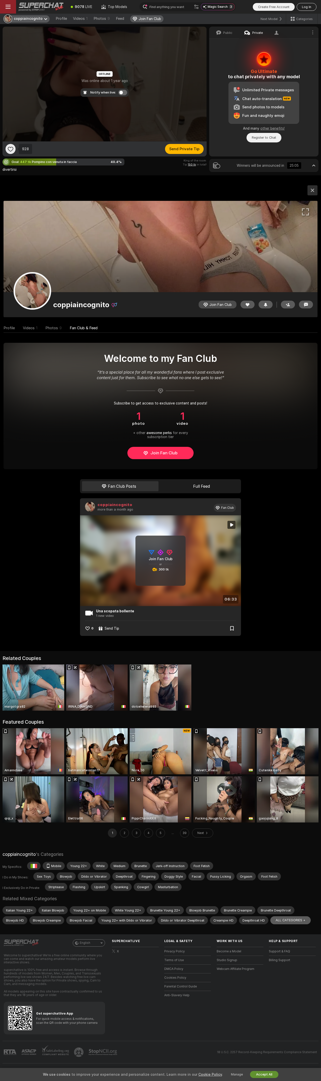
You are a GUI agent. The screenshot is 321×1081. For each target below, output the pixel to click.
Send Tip (112, 628)
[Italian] (34, 866)
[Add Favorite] (11, 149)
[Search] (196, 6)
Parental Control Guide (180, 986)
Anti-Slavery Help (177, 995)
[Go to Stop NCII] (103, 1052)
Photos (102, 18)
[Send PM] (306, 304)
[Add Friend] (288, 304)
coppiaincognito (115, 505)
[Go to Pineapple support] (79, 1052)
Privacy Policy (174, 951)
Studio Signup (227, 960)
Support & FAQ (279, 951)
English (85, 943)
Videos (80, 18)
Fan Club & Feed (84, 328)
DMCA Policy (173, 969)
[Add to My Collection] (232, 628)
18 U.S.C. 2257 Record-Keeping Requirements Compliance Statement (267, 1052)
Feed (120, 18)
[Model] (312, 190)
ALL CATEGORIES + (290, 920)
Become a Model (229, 951)
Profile (61, 18)
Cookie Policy (210, 1074)
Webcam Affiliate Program (235, 969)
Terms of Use (174, 960)
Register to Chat (264, 137)
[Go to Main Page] (41, 7)
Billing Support (279, 960)
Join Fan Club (164, 452)
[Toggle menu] (8, 7)
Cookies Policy (175, 977)
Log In (306, 7)
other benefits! (272, 128)
